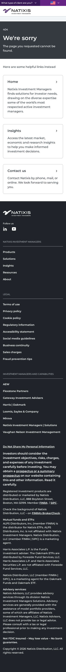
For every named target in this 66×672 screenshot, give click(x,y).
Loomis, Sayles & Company (20, 411)
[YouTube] (14, 229)
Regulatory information (18, 325)
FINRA (43, 503)
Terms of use (11, 304)
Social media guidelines (19, 338)
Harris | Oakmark (14, 404)
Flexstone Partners (15, 391)
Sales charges (12, 352)
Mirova (7, 418)
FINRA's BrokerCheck (46, 513)
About (7, 279)
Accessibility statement (18, 331)
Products (9, 252)
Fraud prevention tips (17, 359)
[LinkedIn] (5, 229)
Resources (10, 272)
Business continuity (16, 345)
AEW (6, 384)
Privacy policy (12, 311)
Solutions (9, 258)
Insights (8, 265)
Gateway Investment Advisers (23, 398)
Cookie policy (12, 318)
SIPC (54, 503)
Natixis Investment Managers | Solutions (30, 425)
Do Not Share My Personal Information (29, 446)
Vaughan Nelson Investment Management (31, 432)
